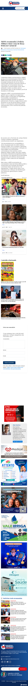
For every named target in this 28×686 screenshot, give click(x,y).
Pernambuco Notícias (12, 49)
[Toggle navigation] (3, 8)
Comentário (6, 339)
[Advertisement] (14, 26)
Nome (4, 350)
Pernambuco (4, 49)
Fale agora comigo (17, 441)
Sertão (22, 49)
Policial (19, 49)
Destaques (23, 48)
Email (4, 356)
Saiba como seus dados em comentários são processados (13, 368)
